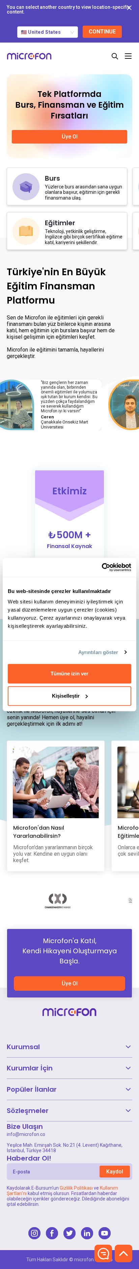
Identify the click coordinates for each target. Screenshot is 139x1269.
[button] (69, 1047)
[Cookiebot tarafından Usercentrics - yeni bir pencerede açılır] (101, 567)
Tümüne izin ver (69, 673)
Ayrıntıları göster (98, 652)
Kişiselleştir (66, 696)
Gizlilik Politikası (76, 1188)
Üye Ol (70, 983)
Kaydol (114, 1171)
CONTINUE (102, 31)
